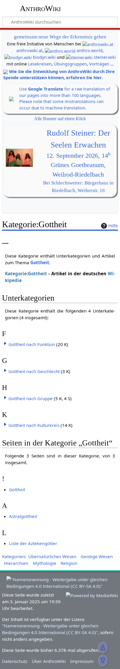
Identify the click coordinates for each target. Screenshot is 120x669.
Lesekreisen (40, 64)
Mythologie (44, 563)
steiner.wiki (105, 57)
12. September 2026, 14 (78, 155)
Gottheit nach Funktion (31, 344)
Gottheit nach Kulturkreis (33, 425)
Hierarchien (16, 563)
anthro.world (90, 50)
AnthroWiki (40, 8)
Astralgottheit (23, 516)
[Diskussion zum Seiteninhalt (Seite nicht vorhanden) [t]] (18, 239)
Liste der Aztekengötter (33, 543)
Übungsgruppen (70, 64)
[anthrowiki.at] (97, 44)
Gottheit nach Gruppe (30, 398)
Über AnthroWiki (49, 661)
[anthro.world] (60, 50)
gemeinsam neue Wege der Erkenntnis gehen (60, 37)
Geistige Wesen (97, 556)
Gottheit (39, 262)
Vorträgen (99, 64)
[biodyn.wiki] (18, 57)
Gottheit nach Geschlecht (34, 371)
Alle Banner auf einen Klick (60, 118)
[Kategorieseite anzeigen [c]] (5, 239)
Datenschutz (14, 661)
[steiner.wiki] (79, 57)
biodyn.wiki (44, 57)
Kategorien (13, 556)
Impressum (81, 661)
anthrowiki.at (29, 50)
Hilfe (113, 225)
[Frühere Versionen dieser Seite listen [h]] (99, 239)
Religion (69, 563)
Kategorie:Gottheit (26, 273)
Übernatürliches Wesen (52, 556)
